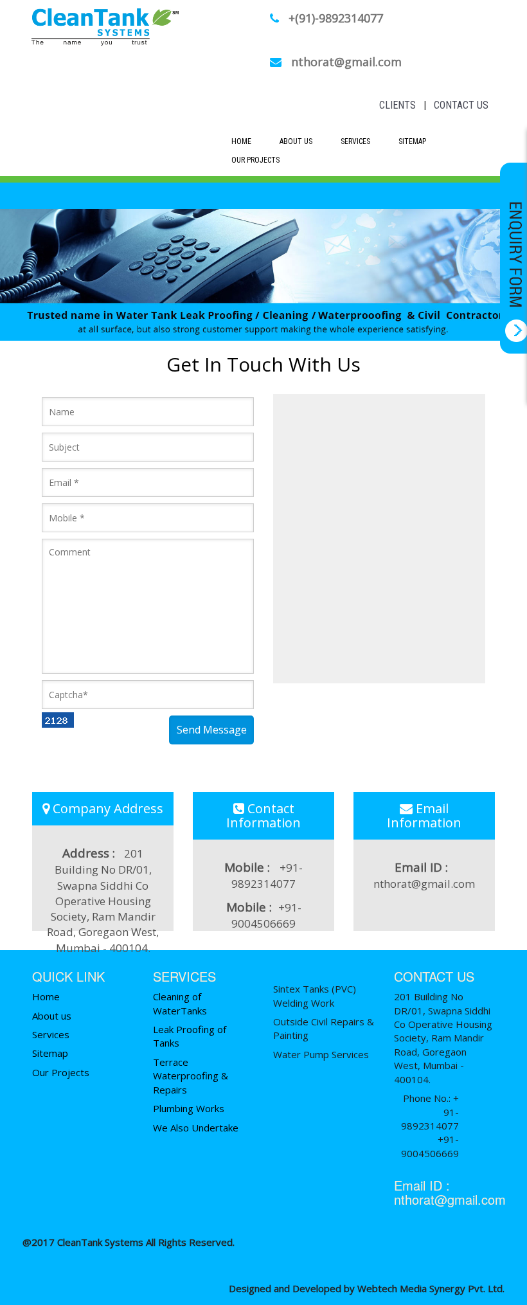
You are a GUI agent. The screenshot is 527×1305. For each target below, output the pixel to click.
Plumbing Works (188, 1108)
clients (397, 105)
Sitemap (412, 141)
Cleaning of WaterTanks (180, 1003)
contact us (461, 105)
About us (51, 1015)
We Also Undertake (195, 1127)
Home (241, 141)
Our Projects (255, 160)
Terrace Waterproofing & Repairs (190, 1076)
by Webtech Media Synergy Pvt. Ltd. (424, 1288)
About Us (296, 141)
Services (355, 141)
